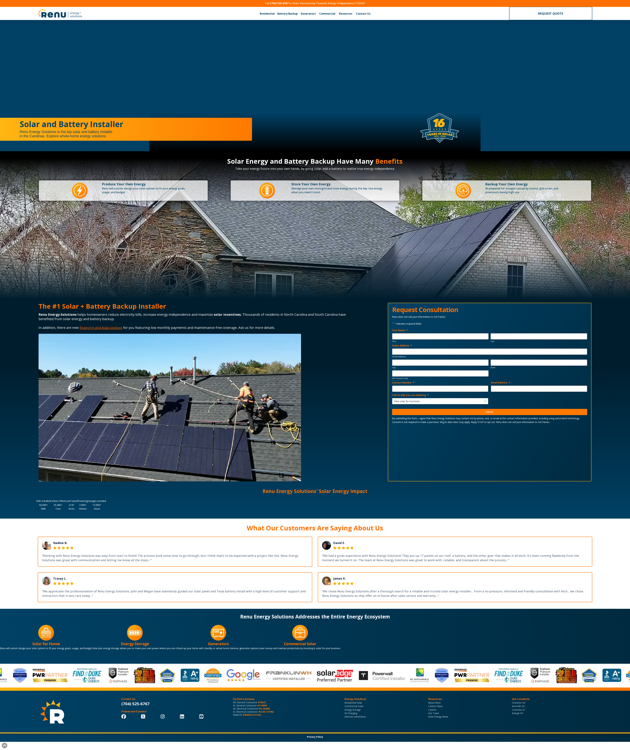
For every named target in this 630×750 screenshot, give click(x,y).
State (493, 368)
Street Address (399, 357)
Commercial (327, 13)
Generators (308, 13)
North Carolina (295, 314)
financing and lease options (101, 327)
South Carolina (326, 314)
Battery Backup (287, 13)
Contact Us (363, 13)
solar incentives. (228, 314)
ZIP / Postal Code (400, 378)
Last (492, 341)
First (394, 341)
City (394, 368)
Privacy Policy (315, 736)
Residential (267, 13)
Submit (489, 411)
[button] (267, 13)
